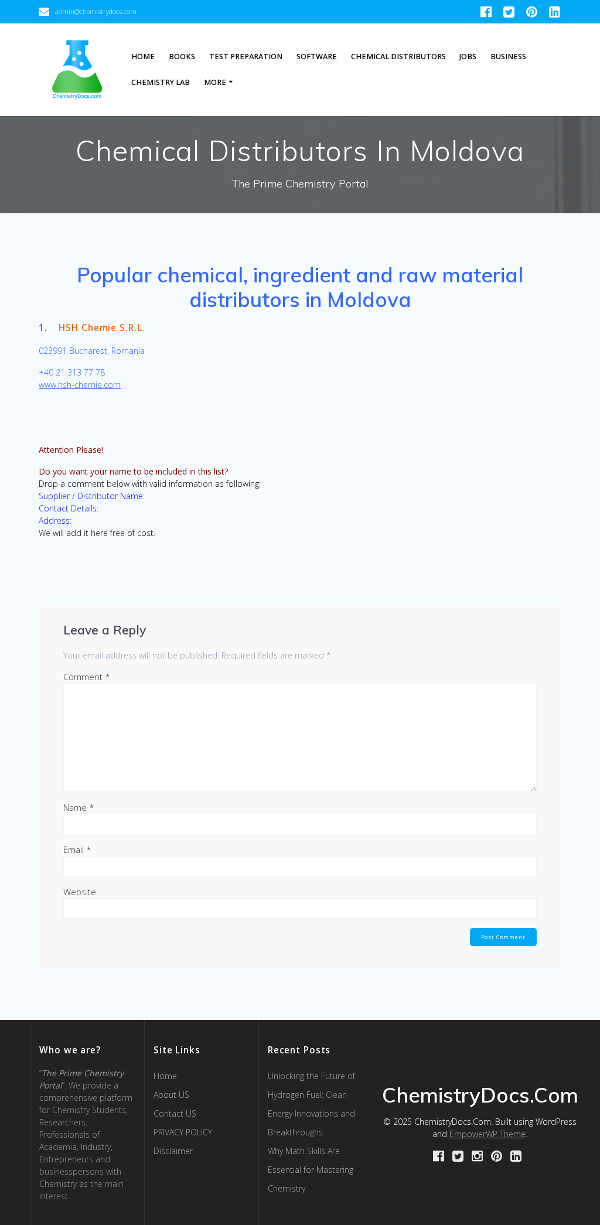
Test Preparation (245, 57)
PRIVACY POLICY (183, 1132)
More (215, 82)
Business (508, 57)
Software (316, 57)
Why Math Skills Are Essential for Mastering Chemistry (310, 1169)
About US (171, 1094)
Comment (86, 677)
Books (182, 57)
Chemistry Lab (160, 82)
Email (77, 849)
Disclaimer (173, 1150)
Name (78, 807)
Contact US (175, 1113)
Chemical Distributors (398, 57)
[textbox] (300, 287)
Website (79, 892)
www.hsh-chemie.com (80, 384)
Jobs (467, 57)
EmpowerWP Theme (487, 1133)
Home (143, 57)
